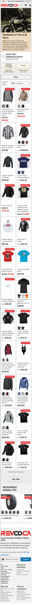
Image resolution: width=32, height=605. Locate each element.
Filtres (16, 77)
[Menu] (30, 5)
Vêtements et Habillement (5, 580)
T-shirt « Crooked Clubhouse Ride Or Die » (23, 333)
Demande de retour (22, 574)
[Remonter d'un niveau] (3, 56)
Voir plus (16, 479)
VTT (2, 564)
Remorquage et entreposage (5, 577)
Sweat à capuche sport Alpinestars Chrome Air (7, 433)
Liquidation (4, 583)
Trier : (13, 83)
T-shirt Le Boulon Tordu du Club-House (22, 432)
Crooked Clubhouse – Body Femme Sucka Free (23, 365)
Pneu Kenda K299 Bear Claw (10, 515)
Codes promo (5, 594)
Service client (20, 569)
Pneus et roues (5, 600)
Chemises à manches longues (9, 71)
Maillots (23, 65)
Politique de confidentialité (5, 598)
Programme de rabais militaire (23, 572)
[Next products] (30, 502)
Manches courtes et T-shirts (23, 71)
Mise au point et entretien (6, 574)
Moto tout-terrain (6, 569)
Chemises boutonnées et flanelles (8, 65)
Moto (2, 568)
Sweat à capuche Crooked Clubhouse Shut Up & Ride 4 (8, 333)
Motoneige (4, 571)
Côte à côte (4, 566)
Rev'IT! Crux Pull (7, 205)
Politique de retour (6, 592)
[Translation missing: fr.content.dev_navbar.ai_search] (21, 5)
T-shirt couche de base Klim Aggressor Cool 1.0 (23, 301)
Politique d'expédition (7, 595)
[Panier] (25, 5)
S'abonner (26, 559)
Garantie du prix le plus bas (7, 589)
